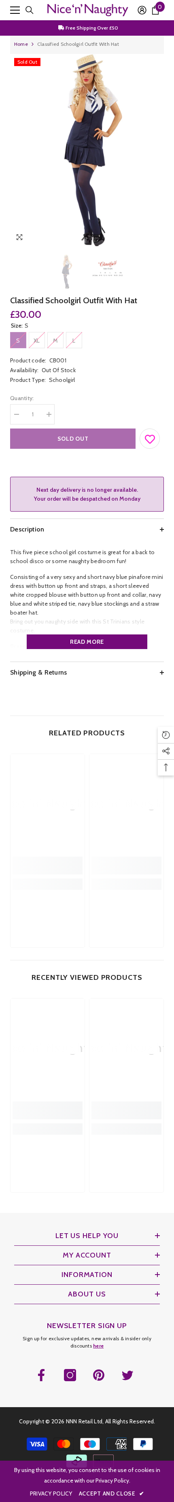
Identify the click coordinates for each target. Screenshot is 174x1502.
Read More (87, 641)
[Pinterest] (98, 1375)
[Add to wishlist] (150, 437)
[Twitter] (127, 1375)
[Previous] (141, 238)
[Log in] (142, 10)
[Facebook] (41, 1375)
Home (21, 44)
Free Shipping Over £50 (91, 28)
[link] (48, 865)
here (98, 1346)
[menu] (15, 10)
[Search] (29, 10)
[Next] (156, 238)
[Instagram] (70, 1375)
